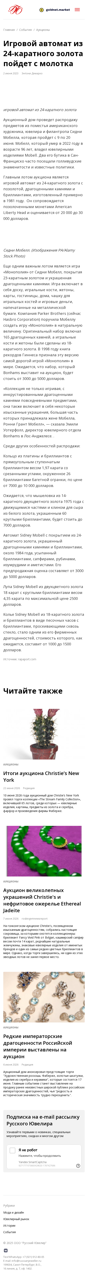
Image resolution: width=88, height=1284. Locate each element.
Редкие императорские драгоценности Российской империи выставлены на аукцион (37, 1046)
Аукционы (43, 30)
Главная (9, 30)
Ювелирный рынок (16, 1219)
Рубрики (9, 1205)
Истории (9, 1225)
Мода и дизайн (13, 1212)
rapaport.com (27, 659)
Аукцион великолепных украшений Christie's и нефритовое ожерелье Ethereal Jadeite (42, 900)
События (25, 30)
